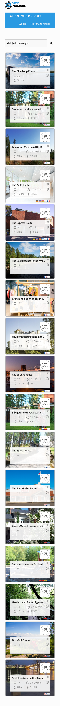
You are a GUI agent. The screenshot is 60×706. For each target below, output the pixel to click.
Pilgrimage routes (40, 23)
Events (22, 23)
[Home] (13, 3)
